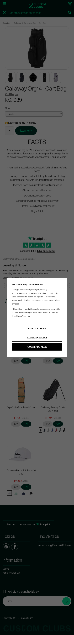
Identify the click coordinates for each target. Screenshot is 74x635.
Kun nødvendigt (37, 337)
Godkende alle (37, 347)
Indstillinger (37, 328)
